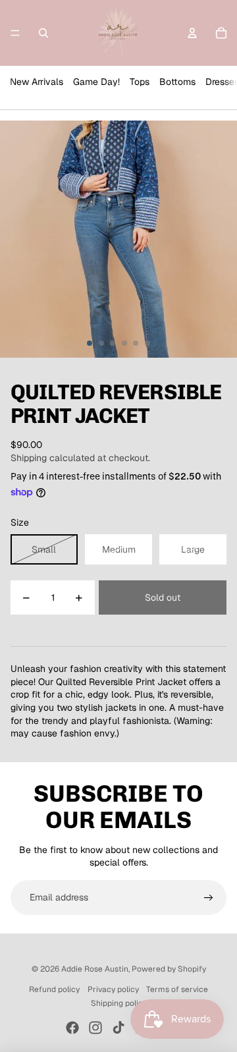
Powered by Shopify (169, 969)
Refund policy (54, 989)
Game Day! (96, 82)
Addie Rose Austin (94, 969)
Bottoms (177, 82)
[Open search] (43, 32)
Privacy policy (113, 989)
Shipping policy (119, 1003)
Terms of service (177, 989)
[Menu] (15, 33)
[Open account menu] (192, 32)
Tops (139, 82)
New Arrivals (36, 82)
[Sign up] (209, 898)
